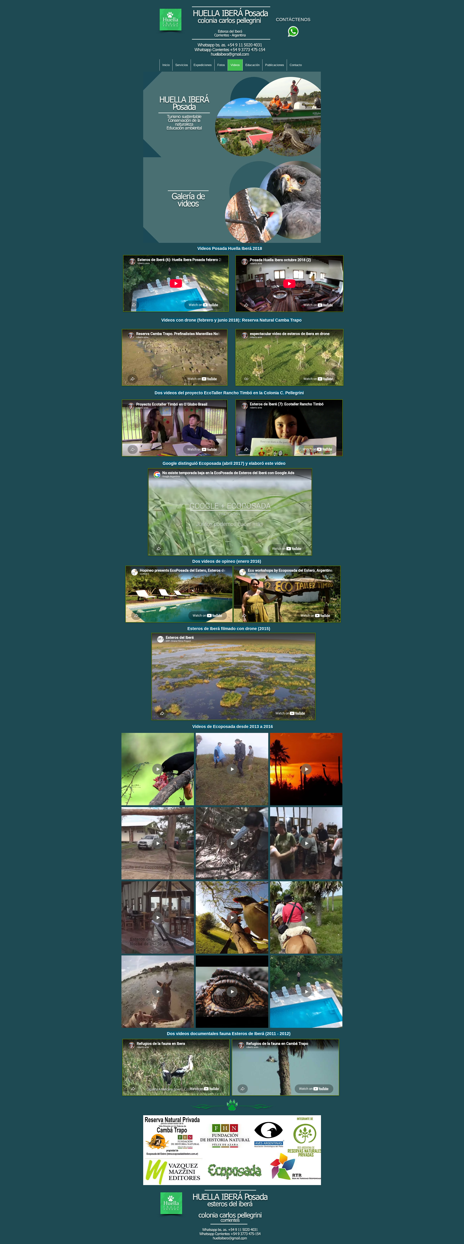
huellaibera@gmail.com (230, 54)
